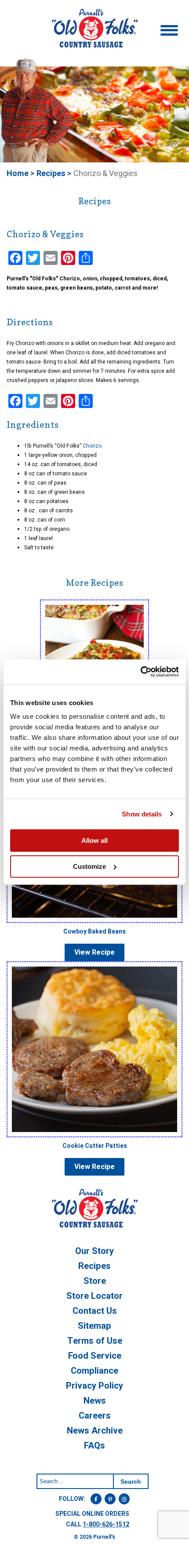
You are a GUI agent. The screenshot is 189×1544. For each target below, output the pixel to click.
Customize (89, 866)
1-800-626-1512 (106, 1524)
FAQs (94, 1445)
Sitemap (94, 1326)
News (95, 1400)
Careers (95, 1415)
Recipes (50, 174)
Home (18, 174)
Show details (142, 814)
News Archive (95, 1430)
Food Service (94, 1355)
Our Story (94, 1251)
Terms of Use (94, 1340)
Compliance (94, 1370)
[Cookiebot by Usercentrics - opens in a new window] (140, 671)
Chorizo (93, 446)
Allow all (94, 840)
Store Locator (94, 1296)
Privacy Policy (94, 1385)
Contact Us (95, 1311)
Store (95, 1281)
